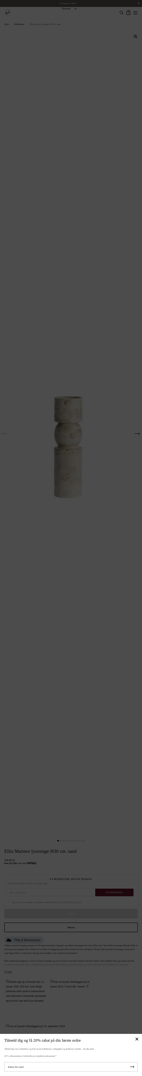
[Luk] (137, 1039)
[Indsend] (132, 1067)
